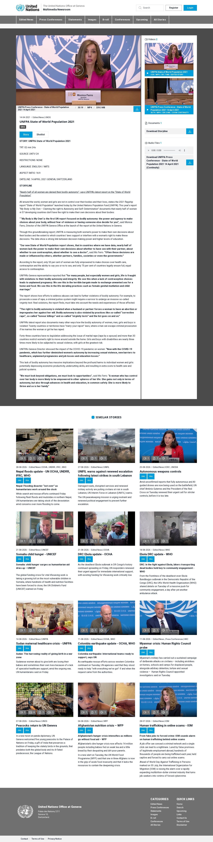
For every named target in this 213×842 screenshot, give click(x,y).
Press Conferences (50, 19)
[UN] (27, 7)
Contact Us (182, 818)
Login (190, 7)
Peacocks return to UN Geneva (36, 725)
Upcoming (142, 19)
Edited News (26, 19)
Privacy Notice (55, 839)
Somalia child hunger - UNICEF (36, 554)
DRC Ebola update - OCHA (95, 554)
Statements (75, 19)
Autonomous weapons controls (160, 471)
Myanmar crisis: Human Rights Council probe (165, 645)
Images (92, 19)
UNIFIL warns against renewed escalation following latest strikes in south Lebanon (105, 473)
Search (180, 807)
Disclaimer (182, 825)
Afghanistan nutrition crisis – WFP (100, 725)
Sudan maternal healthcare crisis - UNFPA (44, 643)
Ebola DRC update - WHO (156, 554)
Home (179, 804)
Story (26, 134)
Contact (24, 839)
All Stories (160, 19)
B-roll (106, 19)
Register (173, 7)
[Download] (137, 109)
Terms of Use (183, 821)
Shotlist (41, 134)
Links (179, 814)
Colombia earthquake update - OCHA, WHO (106, 643)
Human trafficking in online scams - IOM (166, 725)
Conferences (122, 19)
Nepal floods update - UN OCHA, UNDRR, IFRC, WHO (43, 473)
